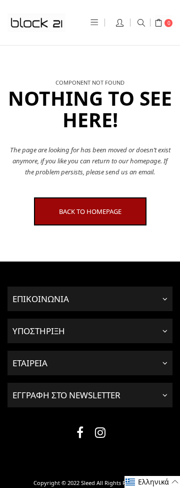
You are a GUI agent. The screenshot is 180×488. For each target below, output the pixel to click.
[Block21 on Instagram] (100, 434)
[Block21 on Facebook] (80, 434)
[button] (152, 482)
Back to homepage (90, 211)
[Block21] (37, 22)
